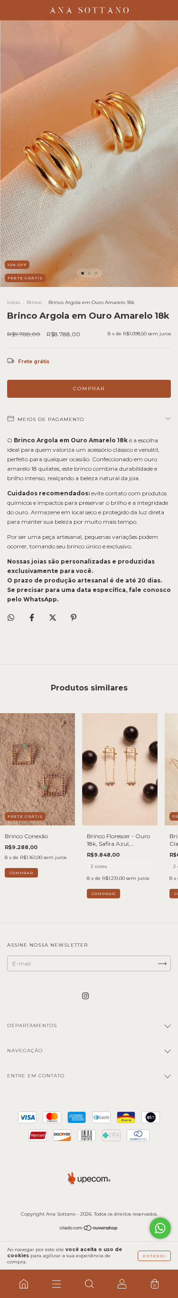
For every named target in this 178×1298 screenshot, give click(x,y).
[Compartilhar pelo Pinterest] (73, 617)
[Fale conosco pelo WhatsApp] (160, 1228)
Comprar (103, 893)
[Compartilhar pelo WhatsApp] (11, 617)
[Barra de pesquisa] (89, 1284)
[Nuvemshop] (89, 1229)
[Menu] (56, 1284)
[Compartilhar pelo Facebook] (32, 617)
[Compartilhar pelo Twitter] (53, 617)
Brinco (34, 302)
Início (13, 302)
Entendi (154, 1255)
